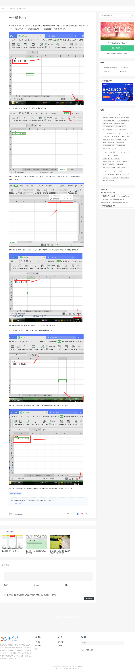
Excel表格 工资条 (108, 123)
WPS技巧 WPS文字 (117, 171)
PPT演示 (106, 136)
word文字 (125, 136)
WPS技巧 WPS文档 (108, 174)
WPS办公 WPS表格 (108, 164)
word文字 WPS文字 (108, 139)
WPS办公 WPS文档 (122, 161)
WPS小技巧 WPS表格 (123, 167)
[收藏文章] (73, 513)
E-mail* (37, 585)
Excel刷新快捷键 (16, 503)
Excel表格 (119, 114)
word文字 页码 (120, 145)
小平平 (15, 514)
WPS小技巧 (120, 164)
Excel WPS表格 (108, 114)
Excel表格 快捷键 (15, 493)
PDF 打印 (119, 133)
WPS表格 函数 (125, 177)
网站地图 (37, 642)
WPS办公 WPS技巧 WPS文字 (110, 155)
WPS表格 (115, 177)
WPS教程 (12, 8)
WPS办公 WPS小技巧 (109, 152)
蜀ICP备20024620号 (72, 668)
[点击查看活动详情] (117, 92)
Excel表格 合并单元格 (123, 120)
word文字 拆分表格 (108, 142)
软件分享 (62, 623)
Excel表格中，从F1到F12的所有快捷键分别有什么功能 (60, 552)
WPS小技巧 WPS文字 (109, 167)
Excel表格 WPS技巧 (108, 120)
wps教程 (38, 645)
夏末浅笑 (60, 642)
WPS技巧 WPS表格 (122, 174)
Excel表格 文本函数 (108, 126)
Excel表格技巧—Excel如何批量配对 (112, 199)
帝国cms (112, 180)
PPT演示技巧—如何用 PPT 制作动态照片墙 (115, 196)
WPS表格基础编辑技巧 (108, 206)
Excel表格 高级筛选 (108, 133)
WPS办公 (117, 148)
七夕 (105, 180)
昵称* (6, 585)
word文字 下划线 (121, 139)
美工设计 (107, 71)
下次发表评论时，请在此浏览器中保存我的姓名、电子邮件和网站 (31, 595)
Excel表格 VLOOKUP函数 (122, 117)
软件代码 (122, 71)
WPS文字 (106, 177)
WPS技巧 (106, 171)
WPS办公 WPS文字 (108, 161)
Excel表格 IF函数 (108, 117)
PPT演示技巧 (115, 136)
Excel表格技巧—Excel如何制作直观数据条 (115, 202)
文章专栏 (122, 67)
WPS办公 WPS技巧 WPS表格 (111, 158)
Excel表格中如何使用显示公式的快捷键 (36, 552)
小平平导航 (61, 645)
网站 (66, 585)
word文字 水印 (120, 142)
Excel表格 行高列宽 (108, 129)
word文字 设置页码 (108, 145)
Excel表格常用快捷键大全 (10, 551)
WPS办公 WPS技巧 (123, 152)
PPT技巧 (128, 133)
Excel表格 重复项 (121, 129)
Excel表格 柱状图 (121, 126)
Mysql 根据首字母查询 (108, 193)
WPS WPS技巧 (107, 148)
